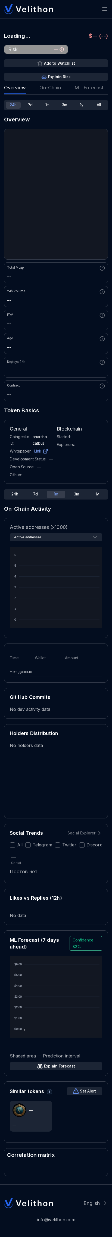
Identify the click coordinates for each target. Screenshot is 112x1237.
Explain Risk (59, 76)
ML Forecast (88, 87)
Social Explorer (81, 833)
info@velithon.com (56, 1219)
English (91, 1203)
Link (37, 451)
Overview (15, 87)
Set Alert (88, 1091)
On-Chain (50, 87)
